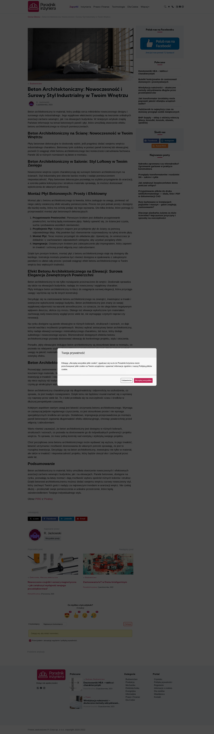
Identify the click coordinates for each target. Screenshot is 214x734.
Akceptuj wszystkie (143, 380)
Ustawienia (127, 380)
